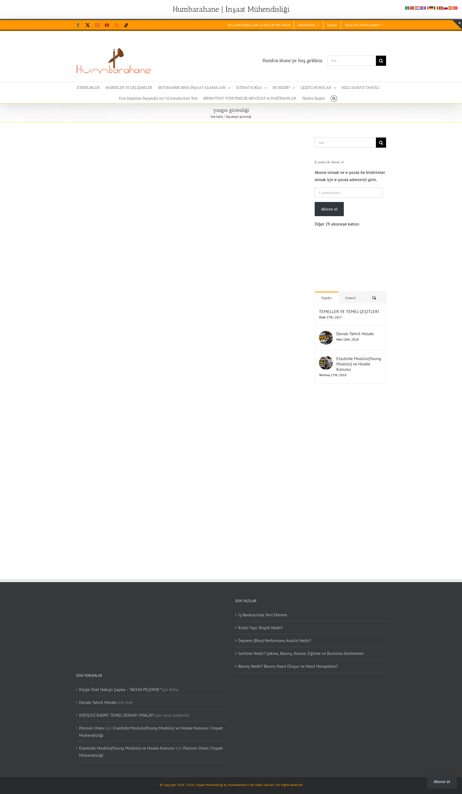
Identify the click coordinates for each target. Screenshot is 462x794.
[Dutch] (417, 7)
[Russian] (446, 7)
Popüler (326, 293)
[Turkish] (455, 7)
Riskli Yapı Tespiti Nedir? (260, 622)
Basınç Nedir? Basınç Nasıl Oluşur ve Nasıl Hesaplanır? (288, 660)
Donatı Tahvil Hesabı (355, 328)
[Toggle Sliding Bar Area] (457, 25)
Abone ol (329, 209)
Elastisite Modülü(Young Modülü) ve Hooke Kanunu (358, 358)
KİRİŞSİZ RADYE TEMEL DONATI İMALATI (116, 709)
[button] (334, 98)
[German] (431, 7)
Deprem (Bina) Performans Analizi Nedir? (274, 635)
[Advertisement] (348, 470)
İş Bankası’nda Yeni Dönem (262, 609)
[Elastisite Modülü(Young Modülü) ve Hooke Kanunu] (326, 354)
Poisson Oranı (91, 722)
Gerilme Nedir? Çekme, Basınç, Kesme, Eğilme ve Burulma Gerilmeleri (301, 648)
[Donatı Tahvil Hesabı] (326, 329)
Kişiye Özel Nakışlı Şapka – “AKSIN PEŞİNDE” (120, 684)
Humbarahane (237, 779)
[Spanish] (450, 7)
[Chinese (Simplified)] (412, 7)
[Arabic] (407, 7)
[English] (421, 7)
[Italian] (436, 7)
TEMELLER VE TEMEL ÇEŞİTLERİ (349, 306)
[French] (426, 7)
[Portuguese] (441, 7)
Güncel (350, 293)
